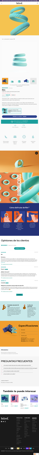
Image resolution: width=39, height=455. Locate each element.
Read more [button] (3, 262)
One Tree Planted (26, 433)
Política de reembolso (34, 431)
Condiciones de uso (34, 422)
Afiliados (33, 420)
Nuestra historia (27, 421)
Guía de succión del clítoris (26, 427)
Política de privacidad (34, 425)
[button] (5, 81)
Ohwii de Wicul (19, 426)
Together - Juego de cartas (18, 429)
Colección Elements (18, 436)
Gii (16, 433)
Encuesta (26, 429)
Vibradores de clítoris (19, 439)
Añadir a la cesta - (19, 116)
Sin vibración (18, 440)
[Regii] (5, 398)
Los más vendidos (18, 423)
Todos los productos (18, 420)
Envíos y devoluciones (34, 428)
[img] (3, 252)
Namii (17, 425)
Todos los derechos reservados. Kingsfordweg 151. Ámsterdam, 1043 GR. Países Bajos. (17, 450)
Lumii (17, 432)
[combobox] (36, 454)
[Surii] (14, 398)
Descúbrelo (3, 406)
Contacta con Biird (26, 436)
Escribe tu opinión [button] (20, 248)
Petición (25, 431)
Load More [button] (19, 294)
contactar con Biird (9, 382)
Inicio (25, 419)
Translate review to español (7, 264)
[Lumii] (34, 398)
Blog (25, 422)
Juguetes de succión (18, 443)
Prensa (25, 424)
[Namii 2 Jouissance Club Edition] (24, 398)
